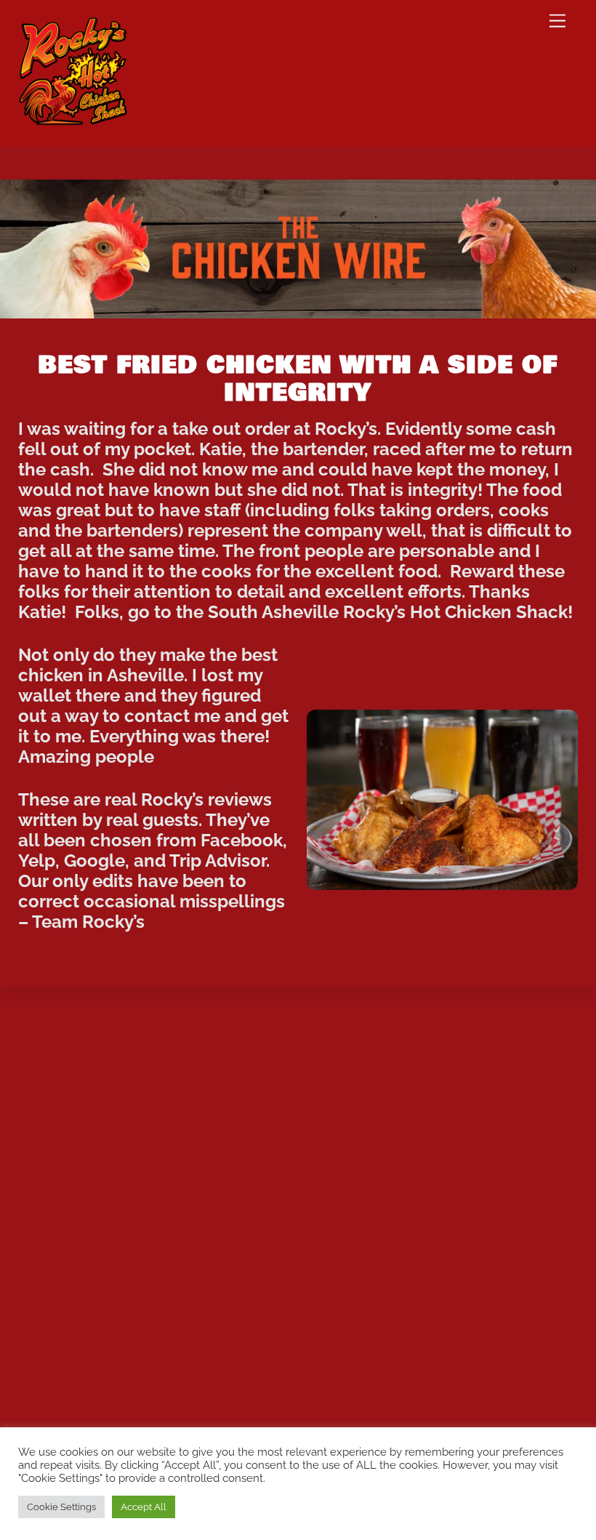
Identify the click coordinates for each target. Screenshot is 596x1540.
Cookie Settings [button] (61, 1506)
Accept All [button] (143, 1506)
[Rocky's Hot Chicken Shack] (72, 119)
